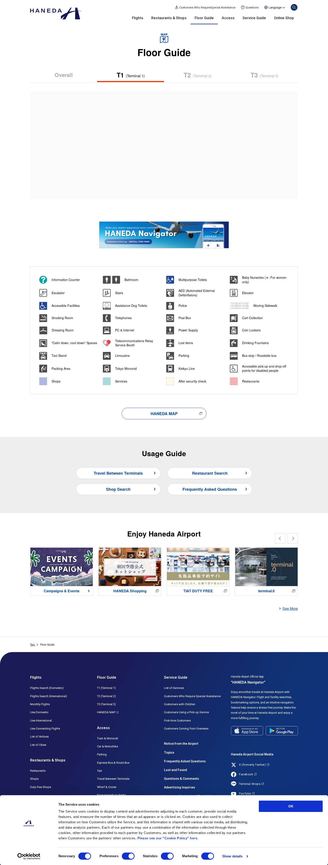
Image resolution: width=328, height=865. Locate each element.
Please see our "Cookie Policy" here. (167, 838)
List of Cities (38, 744)
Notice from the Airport (181, 743)
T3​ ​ (264, 74)
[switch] (128, 856)
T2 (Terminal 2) (106, 696)
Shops (34, 778)
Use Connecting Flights (45, 728)
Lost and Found (175, 770)
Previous (280, 538)
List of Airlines (39, 736)
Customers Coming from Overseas (186, 728)
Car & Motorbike (107, 746)
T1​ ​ (131, 74)
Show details (232, 856)
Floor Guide (204, 18)
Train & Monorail (107, 738)
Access (228, 18)
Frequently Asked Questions (210, 489)
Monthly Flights (40, 704)
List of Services (174, 688)
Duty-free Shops (40, 787)
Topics (169, 752)
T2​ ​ (198, 74)
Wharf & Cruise (106, 787)
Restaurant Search (210, 473)
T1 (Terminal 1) (106, 688)
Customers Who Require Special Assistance (192, 696)
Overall (64, 75)
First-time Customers (177, 720)
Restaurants (38, 770)
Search (294, 7)
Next (293, 538)
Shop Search (118, 489)
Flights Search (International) (48, 696)
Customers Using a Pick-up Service (186, 712)
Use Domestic (39, 712)
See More (290, 608)
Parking (102, 754)
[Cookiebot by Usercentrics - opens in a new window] (28, 856)
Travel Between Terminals (118, 473)
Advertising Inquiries (179, 787)
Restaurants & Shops (169, 18)
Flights (137, 18)
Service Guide (254, 18)
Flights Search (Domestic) (47, 688)
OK (290, 806)
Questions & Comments (181, 778)
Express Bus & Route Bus (113, 762)
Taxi (99, 770)
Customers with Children (179, 704)
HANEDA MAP (164, 413)
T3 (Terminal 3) (106, 704)
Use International (41, 720)
